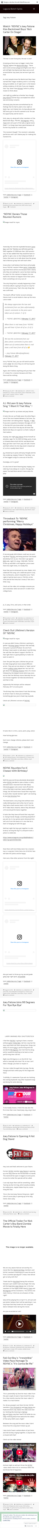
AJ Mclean (32, 508)
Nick (4, 109)
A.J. (11, 95)
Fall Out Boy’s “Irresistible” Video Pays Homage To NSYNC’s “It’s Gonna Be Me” (18, 1360)
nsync (30, 205)
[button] (19, 1324)
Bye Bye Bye (16, 1127)
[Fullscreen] (33, 1331)
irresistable (6, 1508)
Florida (22, 1127)
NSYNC (6, 65)
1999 (6, 620)
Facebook (27, 195)
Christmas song (28, 620)
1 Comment (12, 207)
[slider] (18, 1331)
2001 (9, 620)
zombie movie (26, 1349)
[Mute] (30, 1331)
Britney (20, 88)
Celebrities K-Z (28, 203)
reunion (12, 394)
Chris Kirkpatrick (18, 620)
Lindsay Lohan (13, 668)
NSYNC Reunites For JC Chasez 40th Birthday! (15, 769)
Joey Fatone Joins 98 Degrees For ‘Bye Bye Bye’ (19, 1003)
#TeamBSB (21, 977)
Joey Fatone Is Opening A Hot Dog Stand (19, 1137)
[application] (19, 1324)
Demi (10, 1414)
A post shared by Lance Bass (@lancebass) (19, 963)
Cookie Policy (6, 1520)
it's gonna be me (14, 1508)
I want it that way (19, 509)
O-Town (29, 1288)
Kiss (20, 205)
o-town (12, 1349)
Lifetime (26, 759)
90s (7, 991)
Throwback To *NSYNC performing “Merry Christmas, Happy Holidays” (18, 521)
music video (29, 1508)
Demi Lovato (19, 1506)
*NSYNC (27, 701)
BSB (9, 364)
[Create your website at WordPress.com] (19, 2)
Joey (15, 1047)
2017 (29, 391)
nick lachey (9, 1129)
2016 (12, 620)
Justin (12, 787)
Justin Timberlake (29, 267)
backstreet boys (7, 205)
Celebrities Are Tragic (14, 195)
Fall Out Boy (26, 1506)
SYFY (16, 1349)
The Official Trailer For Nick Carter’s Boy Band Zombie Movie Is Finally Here (17, 1223)
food (29, 1212)
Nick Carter (25, 205)
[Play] (5, 1331)
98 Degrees (25, 121)
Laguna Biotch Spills (12, 8)
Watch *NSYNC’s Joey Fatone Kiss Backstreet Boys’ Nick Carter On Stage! (19, 29)
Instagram (14, 197)
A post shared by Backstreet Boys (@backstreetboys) (20, 188)
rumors (17, 394)
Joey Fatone (7, 98)
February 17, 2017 (28, 319)
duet (13, 509)
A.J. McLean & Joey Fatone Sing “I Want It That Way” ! (17, 404)
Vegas (4, 207)
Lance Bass (27, 621)
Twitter (6, 197)
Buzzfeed (16, 1281)
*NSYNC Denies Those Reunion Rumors (15, 215)
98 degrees (9, 1127)
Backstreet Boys (22, 65)
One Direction (12, 796)
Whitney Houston (18, 671)
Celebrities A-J (19, 203)
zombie (20, 1349)
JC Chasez (12, 392)
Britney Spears (14, 645)
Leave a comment (9, 396)
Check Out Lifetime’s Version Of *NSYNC (18, 632)
